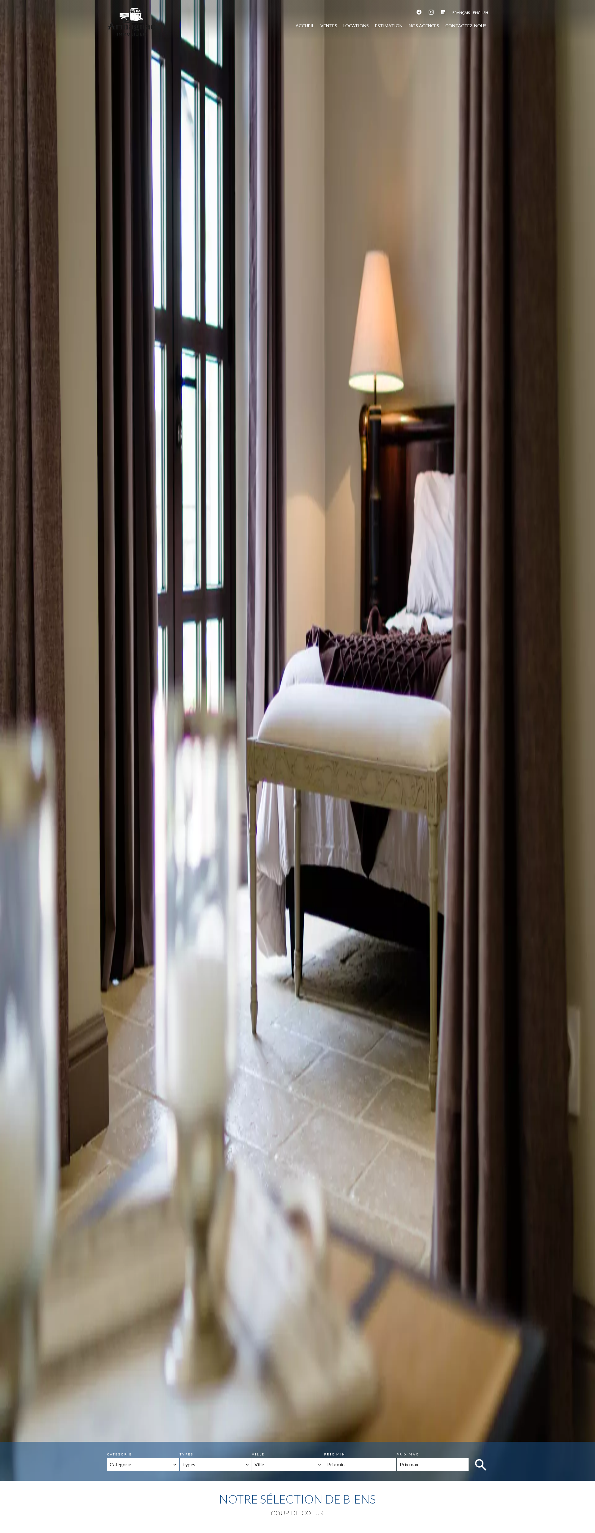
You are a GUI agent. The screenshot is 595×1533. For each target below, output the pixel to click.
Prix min (335, 1454)
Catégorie (119, 1454)
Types (186, 1454)
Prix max (408, 1454)
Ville (258, 1454)
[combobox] (143, 1464)
